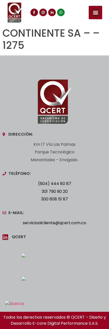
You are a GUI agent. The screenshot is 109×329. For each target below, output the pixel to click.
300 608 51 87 (54, 199)
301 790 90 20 (55, 191)
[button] (95, 12)
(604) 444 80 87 (54, 184)
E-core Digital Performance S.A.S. (65, 323)
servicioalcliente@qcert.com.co (54, 223)
